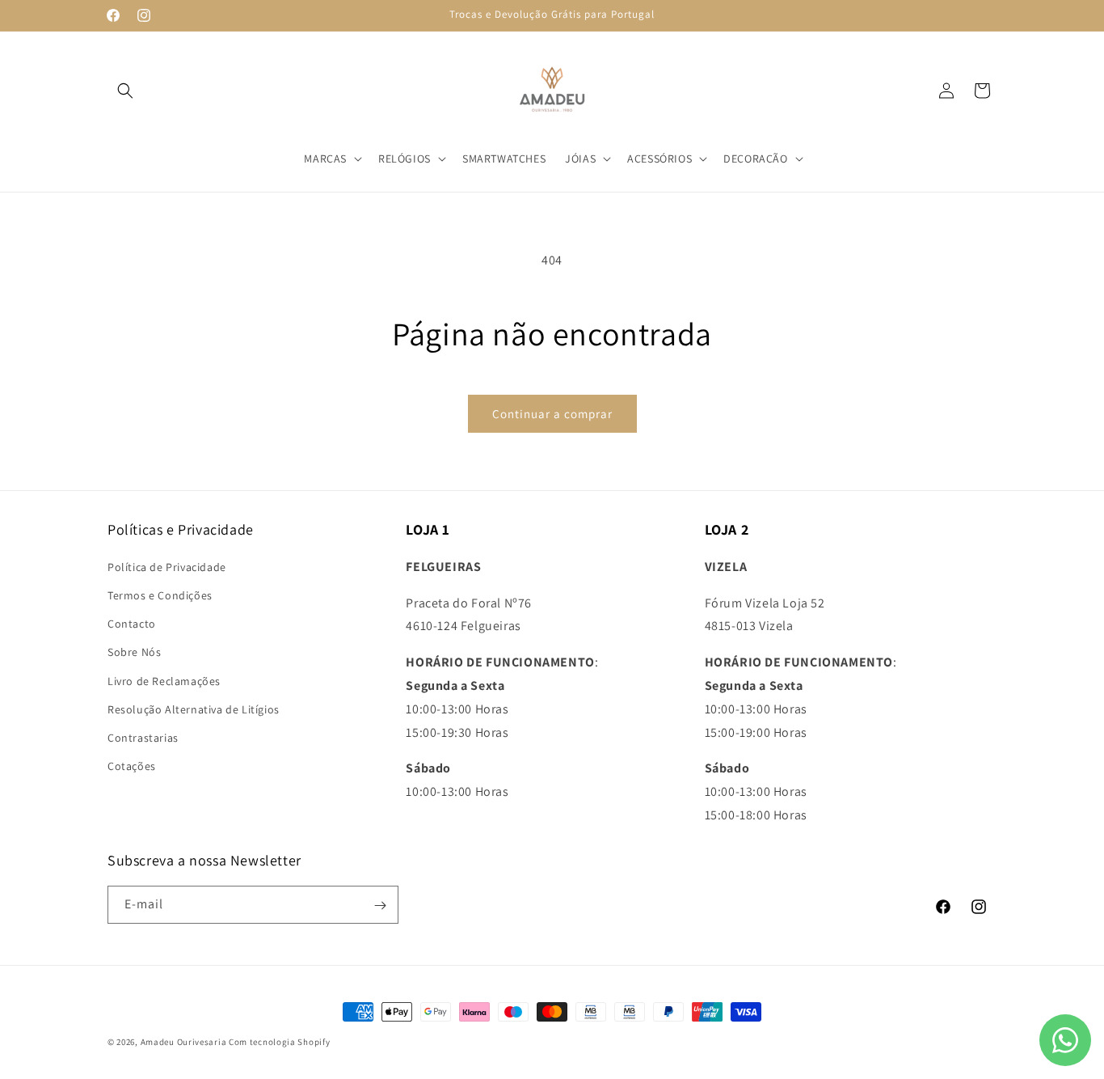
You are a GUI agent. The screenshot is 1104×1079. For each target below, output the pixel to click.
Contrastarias (143, 737)
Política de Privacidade (166, 566)
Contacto (131, 623)
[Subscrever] (380, 905)
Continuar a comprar (552, 413)
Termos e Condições (160, 594)
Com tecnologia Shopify (279, 1041)
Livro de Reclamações (164, 680)
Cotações (131, 766)
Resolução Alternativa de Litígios (193, 708)
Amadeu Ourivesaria (184, 1041)
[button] (125, 90)
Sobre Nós (134, 652)
